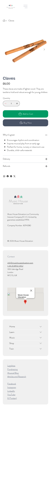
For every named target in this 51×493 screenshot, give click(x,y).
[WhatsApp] (4, 176)
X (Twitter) (12, 398)
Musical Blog (13, 373)
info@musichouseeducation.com (20, 262)
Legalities (11, 365)
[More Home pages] (41, 327)
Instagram (11, 387)
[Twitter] (14, 176)
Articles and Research (16, 376)
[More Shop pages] (41, 343)
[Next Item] (44, 49)
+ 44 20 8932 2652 (15, 265)
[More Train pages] (41, 349)
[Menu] (25, 6)
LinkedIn (11, 391)
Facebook (11, 383)
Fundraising (12, 369)
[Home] (4, 20)
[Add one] (17, 103)
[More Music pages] (41, 338)
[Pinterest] (11, 176)
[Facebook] (7, 176)
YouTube (11, 394)
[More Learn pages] (41, 332)
